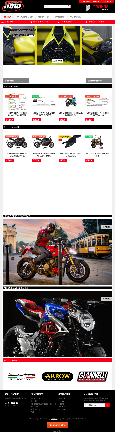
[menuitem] (85, 1)
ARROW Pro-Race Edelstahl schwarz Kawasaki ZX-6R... (17, 114)
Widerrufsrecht (36, 409)
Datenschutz (62, 406)
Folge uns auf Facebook (96, 22)
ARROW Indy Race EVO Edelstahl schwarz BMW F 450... (98, 114)
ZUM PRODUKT (57, 61)
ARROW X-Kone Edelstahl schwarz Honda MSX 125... (71, 114)
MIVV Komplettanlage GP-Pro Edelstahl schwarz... (17, 154)
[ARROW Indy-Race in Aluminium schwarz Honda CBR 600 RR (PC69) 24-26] (44, 101)
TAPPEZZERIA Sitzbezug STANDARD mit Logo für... (71, 154)
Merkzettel (96, 1)
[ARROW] (57, 376)
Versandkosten (54, 419)
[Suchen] (68, 6)
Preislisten (61, 401)
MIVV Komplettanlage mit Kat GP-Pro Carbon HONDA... (44, 154)
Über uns (61, 403)
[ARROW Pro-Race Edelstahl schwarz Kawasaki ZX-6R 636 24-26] (17, 101)
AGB (32, 412)
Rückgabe (34, 406)
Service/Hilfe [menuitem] (107, 1)
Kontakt (34, 401)
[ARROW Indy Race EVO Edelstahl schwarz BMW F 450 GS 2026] (97, 101)
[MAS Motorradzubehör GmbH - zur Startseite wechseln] (12, 6)
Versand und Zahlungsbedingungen (43, 403)
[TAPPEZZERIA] (22, 376)
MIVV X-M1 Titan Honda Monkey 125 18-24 (97, 154)
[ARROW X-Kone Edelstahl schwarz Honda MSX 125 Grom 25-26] (71, 101)
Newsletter (61, 398)
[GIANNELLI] (92, 376)
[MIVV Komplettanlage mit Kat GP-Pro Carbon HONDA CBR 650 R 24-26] (44, 141)
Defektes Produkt (37, 398)
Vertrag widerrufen (57, 425)
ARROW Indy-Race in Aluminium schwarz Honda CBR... (44, 114)
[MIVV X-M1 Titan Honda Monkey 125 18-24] (97, 141)
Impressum (61, 409)
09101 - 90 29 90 (11, 402)
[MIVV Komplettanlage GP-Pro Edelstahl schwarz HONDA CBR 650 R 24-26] (17, 141)
